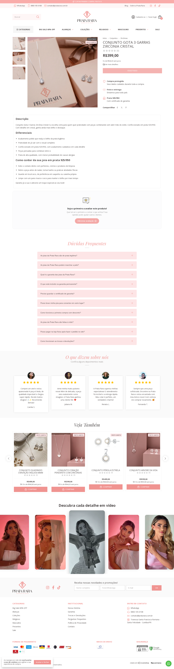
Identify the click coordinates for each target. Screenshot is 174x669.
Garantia (71, 612)
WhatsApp (21, 5)
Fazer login (152, 17)
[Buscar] (37, 16)
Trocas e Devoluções (76, 615)
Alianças (66, 29)
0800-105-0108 (36, 5)
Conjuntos (114, 38)
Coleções (85, 29)
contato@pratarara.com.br (57, 5)
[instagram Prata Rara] (151, 5)
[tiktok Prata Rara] (159, 5)
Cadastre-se (140, 17)
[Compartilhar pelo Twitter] (122, 107)
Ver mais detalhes (111, 64)
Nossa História (74, 608)
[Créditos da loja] (155, 663)
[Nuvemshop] (139, 663)
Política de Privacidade (77, 623)
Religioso (103, 29)
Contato (71, 626)
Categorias (24, 29)
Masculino (123, 29)
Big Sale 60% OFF (47, 29)
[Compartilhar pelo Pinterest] (126, 107)
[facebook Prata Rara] (155, 5)
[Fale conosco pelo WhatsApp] (168, 663)
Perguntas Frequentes (77, 619)
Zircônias (124, 38)
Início (105, 38)
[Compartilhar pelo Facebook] (117, 107)
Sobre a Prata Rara (137, 5)
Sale (157, 29)
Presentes (141, 29)
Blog (126, 5)
